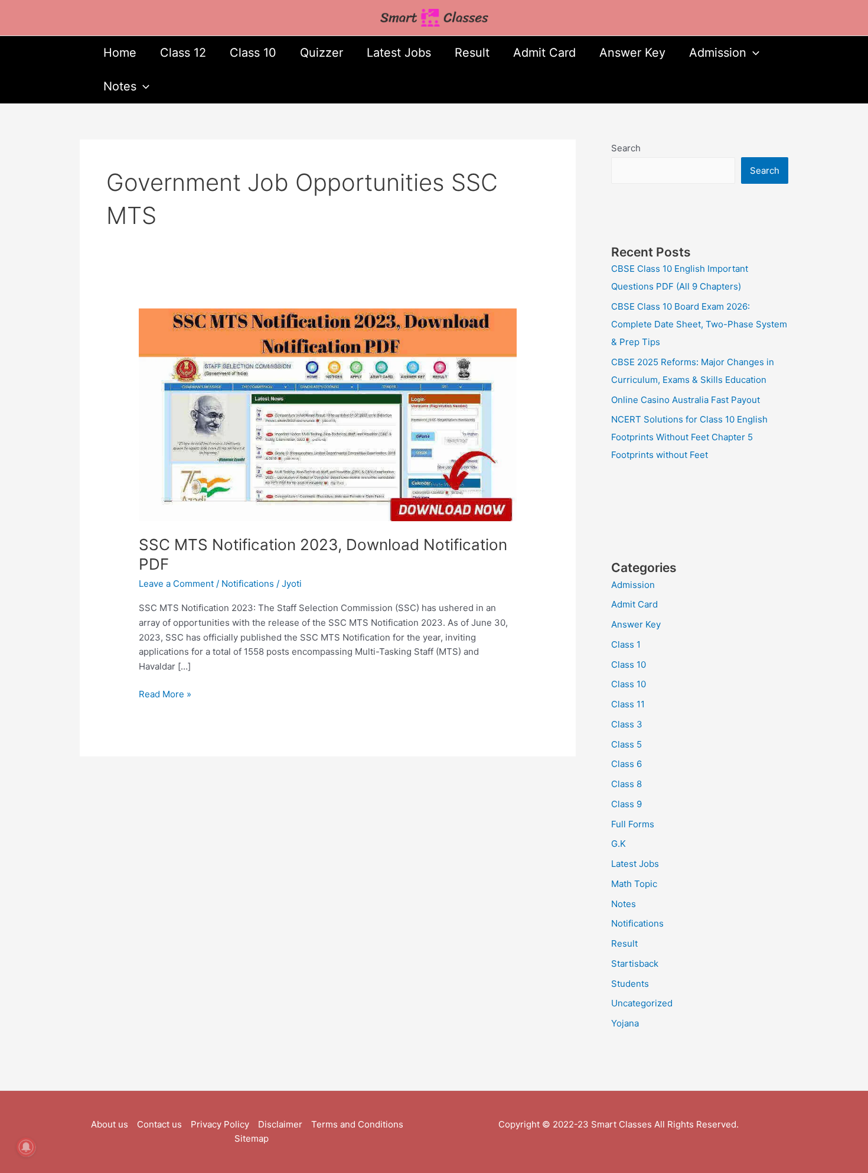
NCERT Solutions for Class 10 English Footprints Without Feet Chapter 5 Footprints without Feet (689, 437)
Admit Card (544, 53)
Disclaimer (280, 1124)
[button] (752, 53)
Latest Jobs (399, 53)
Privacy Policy (220, 1124)
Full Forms (632, 824)
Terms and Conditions (357, 1124)
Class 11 (628, 704)
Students (630, 983)
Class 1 (626, 644)
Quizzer (321, 53)
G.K (618, 843)
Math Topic (634, 883)
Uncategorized (642, 1003)
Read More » (165, 693)
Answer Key (632, 53)
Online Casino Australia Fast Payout (685, 399)
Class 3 (626, 724)
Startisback (634, 963)
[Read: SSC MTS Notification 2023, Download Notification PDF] (328, 414)
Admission (717, 53)
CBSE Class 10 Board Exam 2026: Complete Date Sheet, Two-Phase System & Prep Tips (699, 324)
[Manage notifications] (26, 1147)
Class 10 (253, 53)
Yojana (625, 1023)
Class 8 (626, 783)
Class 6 (626, 763)
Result (472, 53)
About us (109, 1124)
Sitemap (251, 1138)
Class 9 (626, 804)
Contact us (159, 1124)
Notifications (247, 583)
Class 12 (183, 53)
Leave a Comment (176, 583)
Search (626, 148)
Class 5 (626, 744)
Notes (119, 86)
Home (119, 53)
